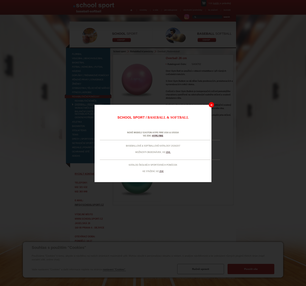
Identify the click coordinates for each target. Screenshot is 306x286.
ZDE (161, 171)
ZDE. (168, 152)
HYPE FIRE (157, 136)
